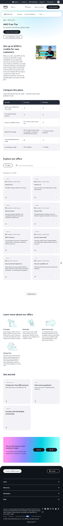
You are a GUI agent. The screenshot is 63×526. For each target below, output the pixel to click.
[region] (31, 125)
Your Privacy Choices (20, 516)
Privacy (5, 516)
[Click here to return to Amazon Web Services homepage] (5, 8)
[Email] (42, 512)
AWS (4, 20)
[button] (53, 7)
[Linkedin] (48, 509)
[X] (42, 509)
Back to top (30, 522)
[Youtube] (55, 509)
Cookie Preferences (36, 516)
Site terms (11, 516)
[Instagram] (50, 509)
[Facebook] (45, 509)
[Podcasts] (58, 509)
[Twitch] (53, 509)
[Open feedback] (61, 263)
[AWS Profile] (58, 2)
